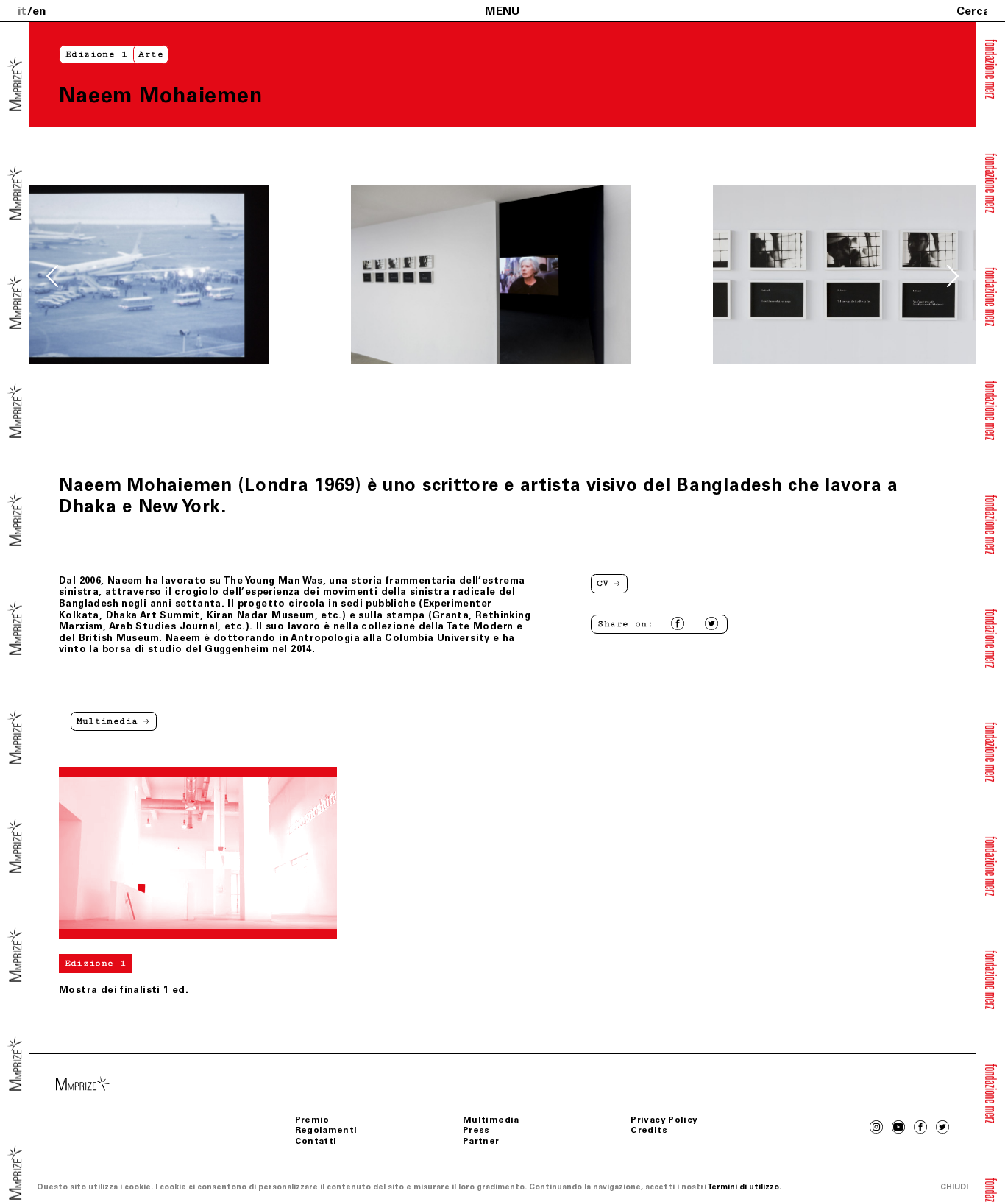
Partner (481, 1141)
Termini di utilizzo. (744, 1187)
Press (476, 1130)
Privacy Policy (664, 1119)
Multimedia (491, 1119)
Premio (312, 1119)
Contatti (316, 1141)
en (39, 11)
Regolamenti (326, 1130)
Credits (649, 1130)
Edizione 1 (96, 54)
